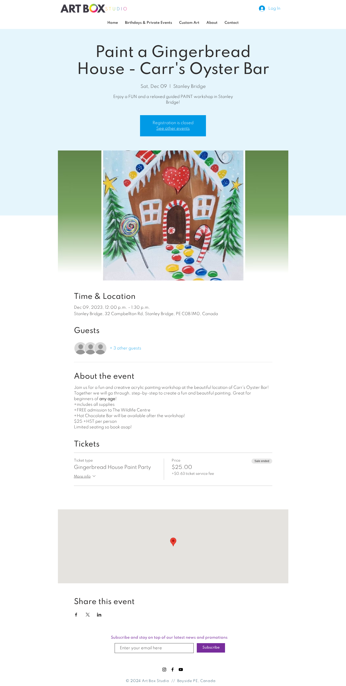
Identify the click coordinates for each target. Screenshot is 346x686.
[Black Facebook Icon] (172, 669)
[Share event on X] (87, 615)
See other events (173, 128)
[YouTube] (180, 669)
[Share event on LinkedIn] (99, 615)
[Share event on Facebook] (76, 615)
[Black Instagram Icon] (164, 669)
